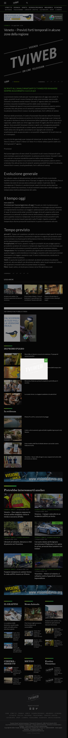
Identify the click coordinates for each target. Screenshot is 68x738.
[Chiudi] (46, 360)
